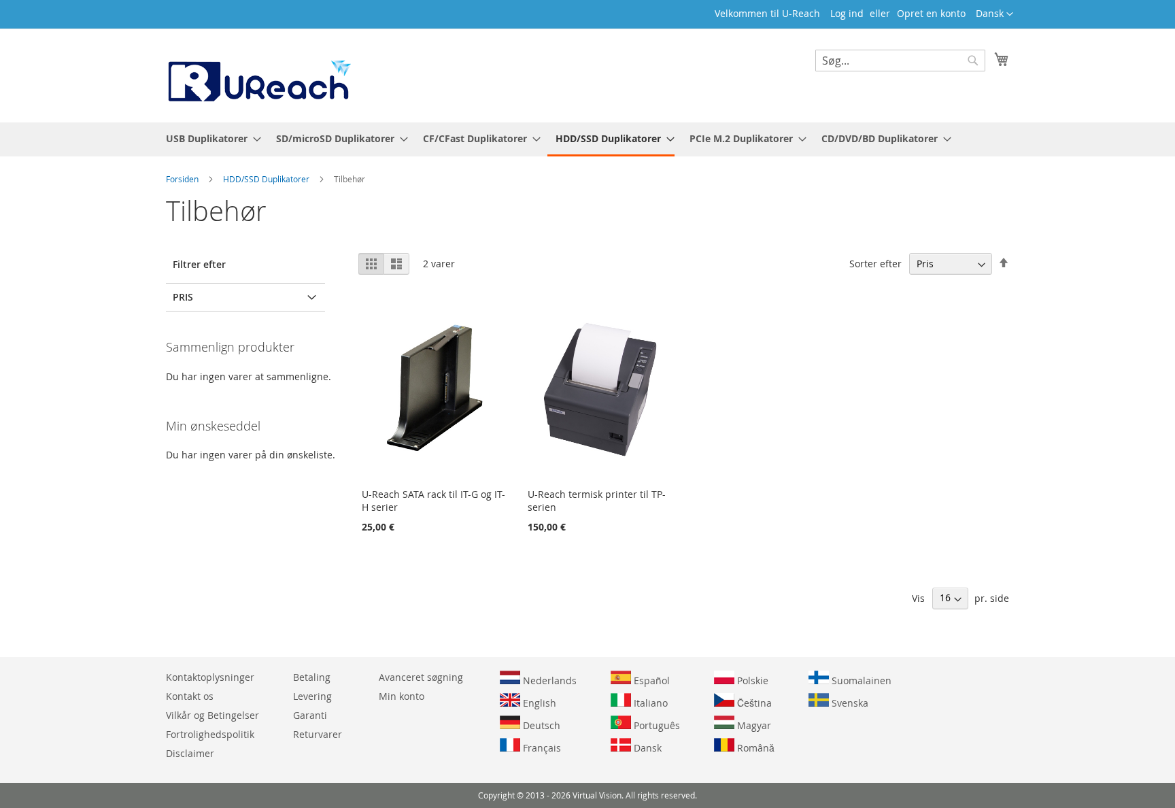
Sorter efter (875, 263)
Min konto (401, 696)
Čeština (753, 702)
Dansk (646, 747)
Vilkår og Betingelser (212, 715)
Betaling (311, 677)
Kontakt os (190, 696)
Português (655, 725)
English (538, 702)
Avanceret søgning (421, 677)
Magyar (752, 725)
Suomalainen (860, 680)
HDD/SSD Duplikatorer (267, 178)
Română (754, 747)
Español (650, 680)
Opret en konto (931, 13)
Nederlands (548, 680)
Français (540, 747)
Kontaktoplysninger (210, 677)
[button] (994, 14)
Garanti (310, 715)
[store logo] (258, 74)
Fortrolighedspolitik (210, 734)
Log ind (847, 13)
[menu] (587, 139)
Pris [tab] (183, 296)
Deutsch (540, 725)
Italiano (649, 702)
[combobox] (900, 60)
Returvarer (317, 734)
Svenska (848, 702)
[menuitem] (209, 138)
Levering (312, 696)
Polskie (751, 680)
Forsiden (183, 178)
